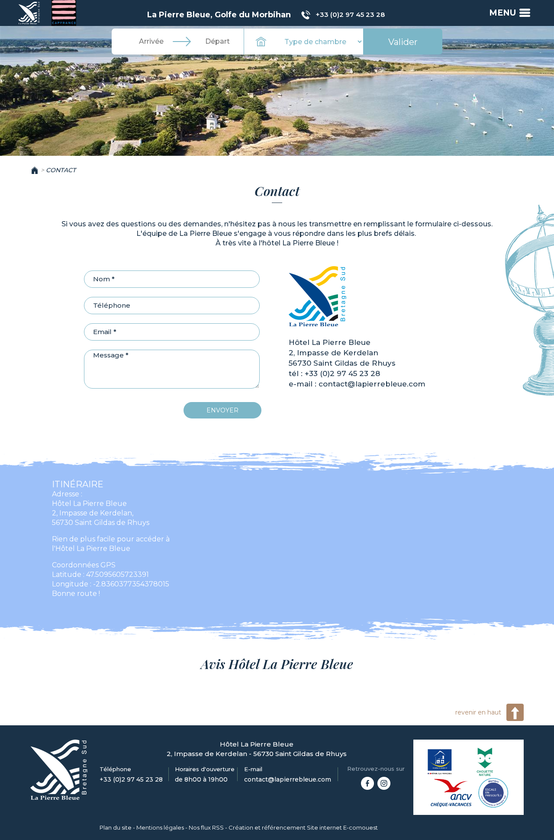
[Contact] (29, 12)
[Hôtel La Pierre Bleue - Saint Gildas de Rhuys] (317, 295)
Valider (403, 42)
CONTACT (61, 170)
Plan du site (116, 827)
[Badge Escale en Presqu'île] (493, 792)
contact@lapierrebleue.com (372, 384)
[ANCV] (452, 792)
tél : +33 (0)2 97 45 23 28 (334, 373)
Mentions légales (160, 827)
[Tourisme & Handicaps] (440, 761)
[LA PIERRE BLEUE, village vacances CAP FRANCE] (367, 783)
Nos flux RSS (206, 827)
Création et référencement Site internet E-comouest (303, 827)
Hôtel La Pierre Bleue (329, 342)
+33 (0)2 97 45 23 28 (350, 14)
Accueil (34, 170)
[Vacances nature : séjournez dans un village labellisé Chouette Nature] (485, 761)
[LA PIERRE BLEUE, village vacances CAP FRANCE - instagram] (384, 783)
